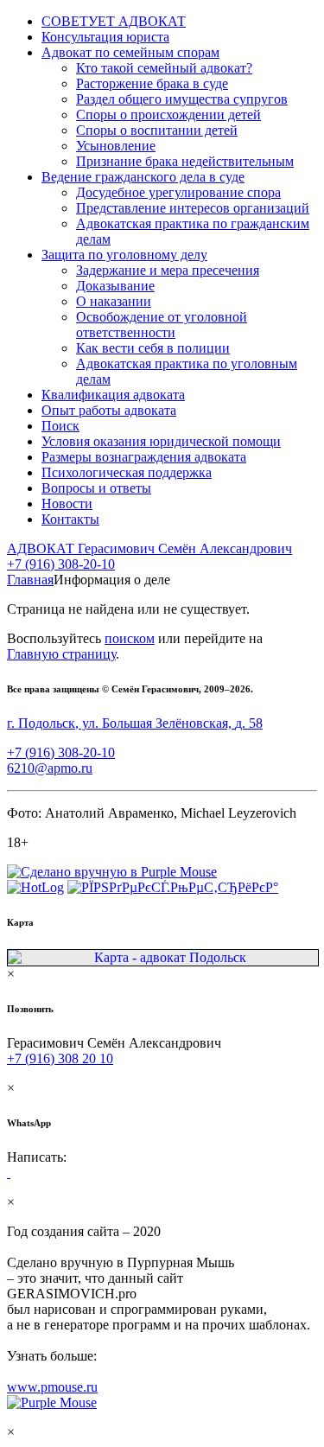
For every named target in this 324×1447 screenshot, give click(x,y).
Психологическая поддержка (126, 472)
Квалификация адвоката (113, 394)
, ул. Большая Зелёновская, (135, 723)
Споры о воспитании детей (157, 130)
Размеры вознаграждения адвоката (143, 456)
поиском (130, 638)
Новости (66, 503)
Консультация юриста (105, 36)
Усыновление (116, 145)
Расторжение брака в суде (152, 83)
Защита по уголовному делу (124, 254)
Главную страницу (61, 654)
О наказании (113, 301)
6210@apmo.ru (49, 768)
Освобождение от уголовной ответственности (161, 324)
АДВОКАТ (149, 548)
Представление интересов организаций (192, 208)
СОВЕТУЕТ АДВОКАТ (113, 21)
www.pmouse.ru (52, 1387)
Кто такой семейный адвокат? (164, 68)
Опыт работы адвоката (108, 410)
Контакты (70, 519)
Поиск (60, 425)
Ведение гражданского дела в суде (143, 176)
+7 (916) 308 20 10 (60, 1058)
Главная (30, 579)
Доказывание (115, 285)
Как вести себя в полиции (153, 348)
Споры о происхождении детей (168, 114)
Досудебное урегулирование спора (178, 192)
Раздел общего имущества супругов (182, 99)
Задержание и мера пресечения (167, 270)
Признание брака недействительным (185, 161)
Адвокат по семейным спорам (130, 52)
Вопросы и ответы (96, 488)
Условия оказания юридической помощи (161, 441)
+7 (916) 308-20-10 (61, 564)
